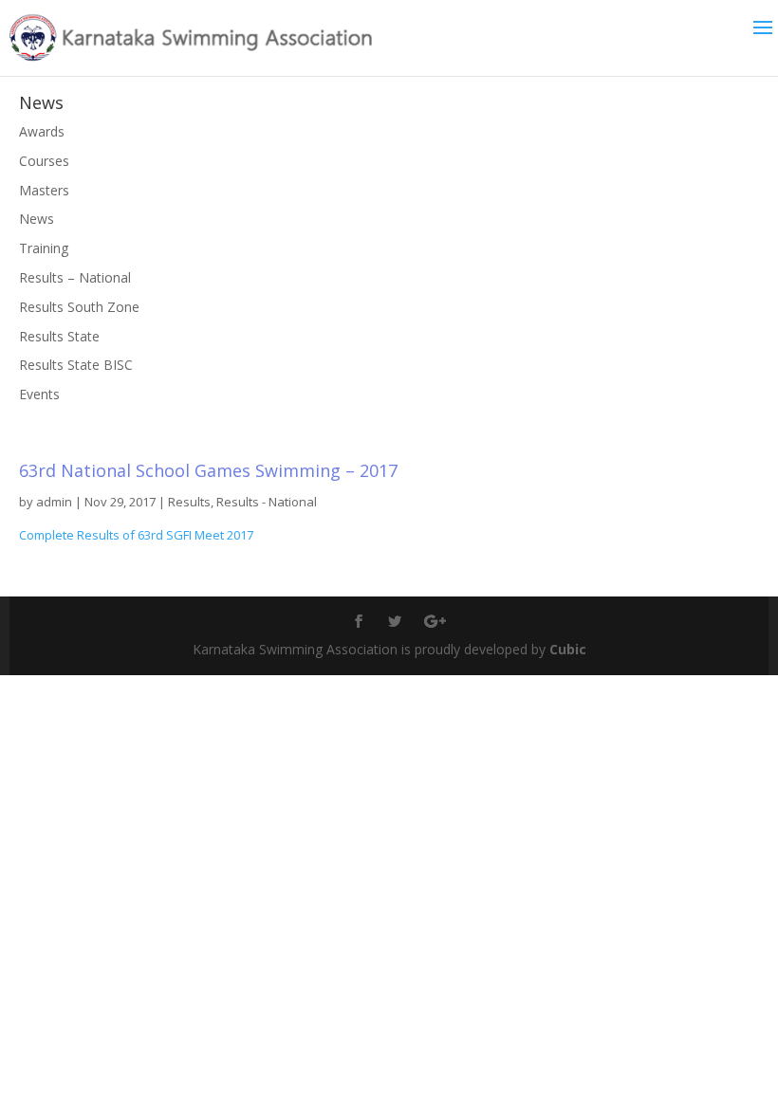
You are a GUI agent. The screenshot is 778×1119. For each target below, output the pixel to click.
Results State (59, 336)
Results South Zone (79, 307)
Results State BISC (76, 365)
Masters (44, 190)
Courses (44, 161)
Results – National (75, 277)
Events (39, 394)
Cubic (567, 649)
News (36, 219)
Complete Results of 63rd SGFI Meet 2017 (136, 534)
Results (189, 501)
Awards (42, 131)
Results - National (266, 501)
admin (54, 501)
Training (43, 248)
